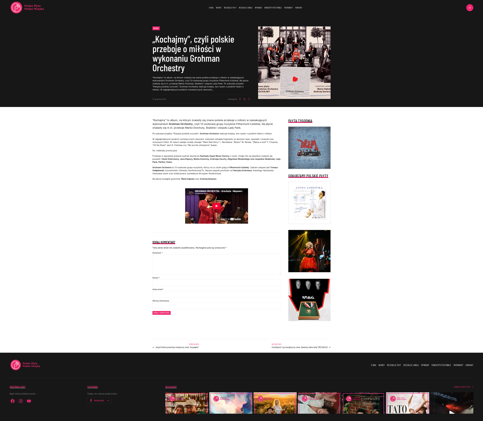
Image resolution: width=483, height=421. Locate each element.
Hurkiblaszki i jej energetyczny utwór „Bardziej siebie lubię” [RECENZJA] (299, 347)
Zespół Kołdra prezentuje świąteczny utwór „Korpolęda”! (177, 347)
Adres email (158, 289)
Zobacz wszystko (462, 386)
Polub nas (99, 400)
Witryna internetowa (160, 301)
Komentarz (157, 253)
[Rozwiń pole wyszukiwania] (469, 7)
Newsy (156, 28)
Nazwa (156, 278)
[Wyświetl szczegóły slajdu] (309, 251)
